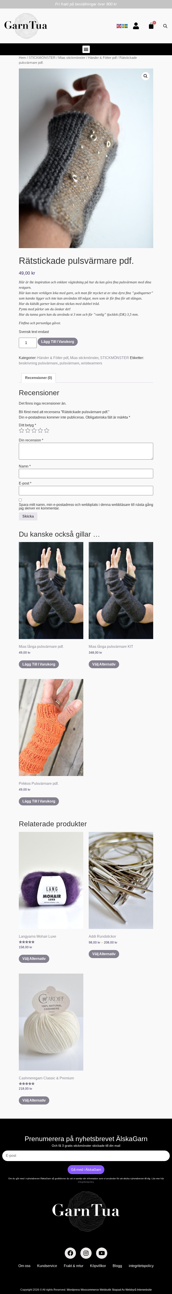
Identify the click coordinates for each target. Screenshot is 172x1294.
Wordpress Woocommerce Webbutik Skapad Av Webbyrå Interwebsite (109, 1289)
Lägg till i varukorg (57, 342)
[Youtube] (101, 1253)
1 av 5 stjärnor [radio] (21, 430)
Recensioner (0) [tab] (38, 378)
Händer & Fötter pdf (102, 58)
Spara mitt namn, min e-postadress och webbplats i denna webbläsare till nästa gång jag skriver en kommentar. (86, 506)
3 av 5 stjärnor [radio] (34, 430)
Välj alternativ (104, 664)
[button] (86, 49)
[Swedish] (125, 26)
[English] (119, 26)
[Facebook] (70, 1253)
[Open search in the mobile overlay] (165, 26)
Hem (22, 58)
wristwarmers (91, 363)
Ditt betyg (27, 425)
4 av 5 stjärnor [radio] (40, 430)
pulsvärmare (69, 363)
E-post (25, 483)
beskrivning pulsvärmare (38, 363)
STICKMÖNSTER (42, 58)
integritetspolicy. (86, 1182)
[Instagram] (86, 1253)
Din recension (31, 440)
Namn (25, 466)
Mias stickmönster (71, 58)
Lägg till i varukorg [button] (38, 664)
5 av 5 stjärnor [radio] (46, 430)
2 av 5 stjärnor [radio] (27, 430)
